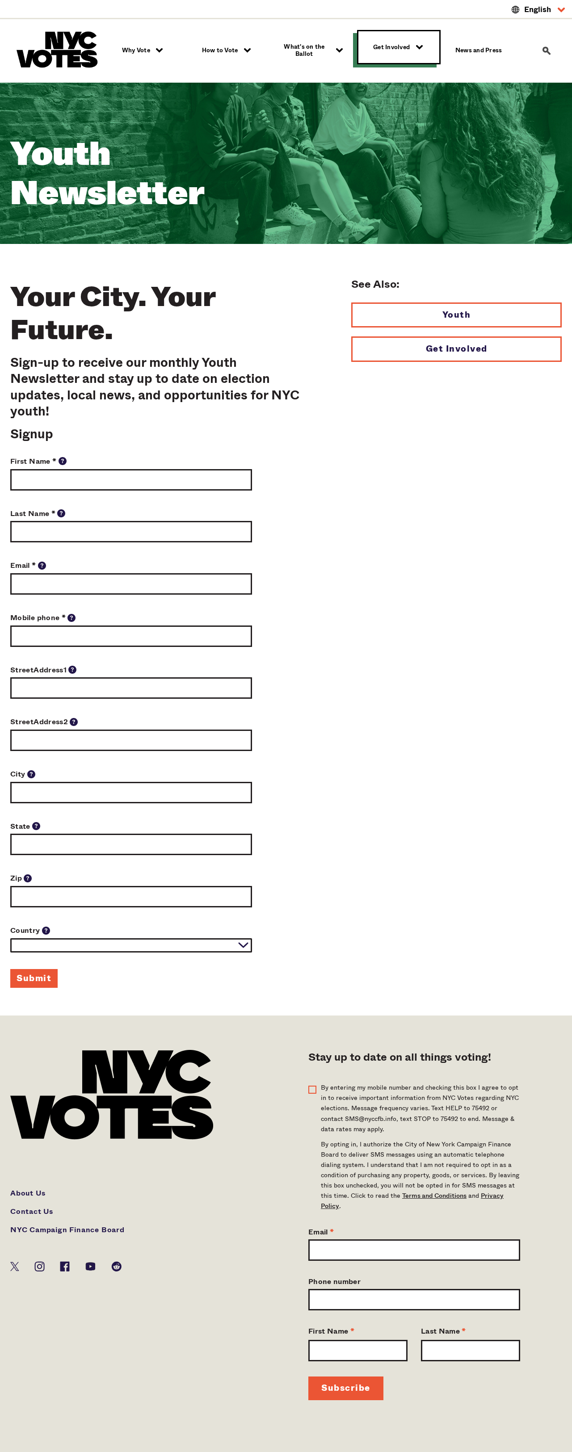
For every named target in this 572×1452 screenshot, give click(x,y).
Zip (17, 878)
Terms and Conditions (434, 1195)
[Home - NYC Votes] (59, 49)
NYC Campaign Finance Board (67, 1230)
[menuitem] (143, 50)
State (21, 826)
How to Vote (220, 50)
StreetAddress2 (40, 722)
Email (23, 565)
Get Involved (391, 47)
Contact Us (31, 1211)
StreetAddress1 (39, 670)
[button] (538, 10)
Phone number (334, 1281)
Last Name (32, 513)
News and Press (478, 50)
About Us (27, 1193)
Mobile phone (38, 618)
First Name (33, 461)
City (18, 774)
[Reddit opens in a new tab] (116, 1266)
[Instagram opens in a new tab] (39, 1266)
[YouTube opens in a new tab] (90, 1266)
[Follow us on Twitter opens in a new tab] (14, 1266)
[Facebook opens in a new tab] (65, 1266)
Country (26, 930)
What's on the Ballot (304, 50)
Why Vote (136, 50)
